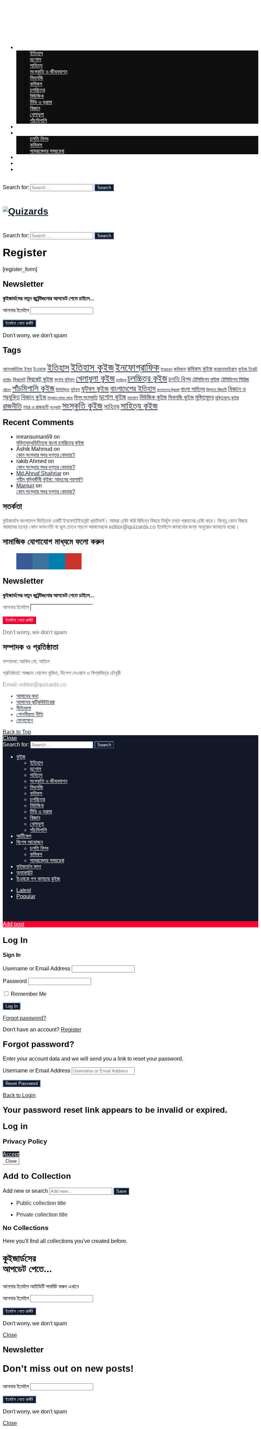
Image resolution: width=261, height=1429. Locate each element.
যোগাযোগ (24, 720)
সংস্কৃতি (55, 407)
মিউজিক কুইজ (153, 397)
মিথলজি (36, 78)
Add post (13, 924)
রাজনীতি (12, 406)
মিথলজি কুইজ (181, 397)
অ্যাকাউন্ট (24, 163)
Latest (23, 890)
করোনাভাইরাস (225, 369)
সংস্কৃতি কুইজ (82, 405)
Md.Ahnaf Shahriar (39, 473)
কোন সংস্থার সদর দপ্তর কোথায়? (45, 455)
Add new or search (26, 1191)
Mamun (25, 485)
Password (15, 981)
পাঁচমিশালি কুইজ (33, 388)
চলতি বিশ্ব (39, 139)
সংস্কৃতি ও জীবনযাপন (48, 72)
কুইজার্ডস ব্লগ (28, 157)
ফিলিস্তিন (62, 389)
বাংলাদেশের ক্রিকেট (168, 390)
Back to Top (17, 732)
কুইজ (20, 47)
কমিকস (36, 84)
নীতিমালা (23, 708)
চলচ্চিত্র (37, 90)
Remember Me (28, 994)
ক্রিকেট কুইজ (40, 379)
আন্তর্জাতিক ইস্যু (17, 369)
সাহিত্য (36, 65)
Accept (11, 1154)
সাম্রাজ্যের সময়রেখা (47, 151)
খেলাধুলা (37, 114)
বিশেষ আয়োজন (29, 133)
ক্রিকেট (19, 379)
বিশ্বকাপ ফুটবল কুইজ (60, 398)
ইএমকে (39, 369)
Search (104, 187)
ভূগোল (35, 59)
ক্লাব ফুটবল (64, 379)
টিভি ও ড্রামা (41, 102)
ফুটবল (75, 389)
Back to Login (19, 1095)
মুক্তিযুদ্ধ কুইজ (227, 397)
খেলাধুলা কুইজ (95, 378)
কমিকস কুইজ (199, 369)
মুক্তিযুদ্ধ (204, 397)
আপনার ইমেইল (16, 310)
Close (10, 738)
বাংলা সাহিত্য (193, 389)
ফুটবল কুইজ (95, 389)
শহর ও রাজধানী (36, 407)
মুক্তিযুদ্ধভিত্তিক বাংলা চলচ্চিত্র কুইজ (50, 443)
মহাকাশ (132, 397)
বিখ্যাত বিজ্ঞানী (216, 389)
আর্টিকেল (23, 126)
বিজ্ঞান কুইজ (33, 397)
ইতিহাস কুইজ (92, 367)
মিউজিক (37, 96)
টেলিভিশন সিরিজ (235, 379)
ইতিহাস (36, 53)
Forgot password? (24, 1018)
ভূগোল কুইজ (112, 397)
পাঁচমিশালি (38, 120)
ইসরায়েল (166, 369)
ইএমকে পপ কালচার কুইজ (38, 169)
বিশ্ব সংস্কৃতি (86, 397)
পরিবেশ (7, 390)
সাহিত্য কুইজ (139, 405)
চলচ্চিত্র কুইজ (147, 378)
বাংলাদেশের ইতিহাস (133, 388)
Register (71, 1029)
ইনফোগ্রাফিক (137, 367)
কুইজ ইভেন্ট (247, 369)
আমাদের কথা (27, 696)
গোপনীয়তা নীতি (29, 714)
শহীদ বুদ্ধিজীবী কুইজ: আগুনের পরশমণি (49, 479)
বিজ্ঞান (35, 108)
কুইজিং (7, 380)
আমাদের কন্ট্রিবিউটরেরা (35, 702)
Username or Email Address (36, 968)
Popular (25, 896)
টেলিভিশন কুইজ (206, 379)
